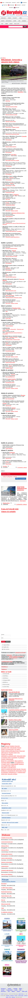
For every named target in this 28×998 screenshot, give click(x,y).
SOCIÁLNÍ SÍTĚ (6, 673)
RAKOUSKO (19, 770)
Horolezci (3, 988)
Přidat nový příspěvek (20, 478)
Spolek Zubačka (9, 325)
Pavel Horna (8, 127)
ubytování (9, 655)
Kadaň (10, 365)
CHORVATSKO (21, 772)
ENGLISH (17, 7)
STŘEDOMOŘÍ (14, 764)
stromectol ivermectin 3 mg (7, 841)
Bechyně (11, 177)
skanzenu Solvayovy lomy (18, 213)
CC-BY (2, 994)
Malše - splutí (4, 827)
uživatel (2, 634)
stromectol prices (5, 866)
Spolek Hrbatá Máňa (10, 362)
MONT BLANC (17, 769)
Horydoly (5, 466)
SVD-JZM (8, 210)
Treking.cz (4, 669)
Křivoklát (4, 403)
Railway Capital (15, 127)
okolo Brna (13, 154)
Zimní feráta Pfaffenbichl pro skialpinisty (22, 488)
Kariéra (16, 995)
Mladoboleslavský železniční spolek (14, 297)
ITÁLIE (24, 770)
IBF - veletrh (4, 788)
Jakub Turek (20, 994)
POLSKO (23, 769)
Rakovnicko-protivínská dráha (12, 134)
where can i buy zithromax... (7, 874)
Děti (19, 20)
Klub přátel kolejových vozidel (12, 160)
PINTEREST (18, 5)
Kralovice (13, 374)
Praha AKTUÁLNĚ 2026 (9, 509)
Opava (7, 461)
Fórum (5, 880)
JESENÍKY (15, 757)
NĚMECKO (4, 770)
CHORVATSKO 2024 (6, 661)
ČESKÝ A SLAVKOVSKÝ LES (9, 749)
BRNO (8, 762)
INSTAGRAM (11, 5)
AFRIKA (15, 774)
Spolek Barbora (9, 216)
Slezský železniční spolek (11, 114)
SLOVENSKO (4, 772)
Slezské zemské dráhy (11, 121)
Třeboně (5, 189)
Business (24, 20)
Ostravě (14, 250)
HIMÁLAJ (13, 766)
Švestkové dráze (16, 308)
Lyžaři (14, 20)
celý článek (23, 500)
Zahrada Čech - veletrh (6, 807)
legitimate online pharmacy (6, 854)
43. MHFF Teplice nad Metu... (7, 887)
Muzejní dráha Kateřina (11, 146)
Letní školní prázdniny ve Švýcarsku (17, 709)
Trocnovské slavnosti (6, 793)
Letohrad (8, 267)
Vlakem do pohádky (8, 512)
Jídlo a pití (16, 23)
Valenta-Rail (8, 405)
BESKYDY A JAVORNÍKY (8, 761)
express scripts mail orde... (6, 858)
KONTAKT (23, 5)
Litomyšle (24, 136)
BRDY (18, 749)
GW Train (8, 199)
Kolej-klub (8, 100)
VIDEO (3, 2)
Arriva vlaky (8, 318)
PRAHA (19, 747)
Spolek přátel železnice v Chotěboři (14, 231)
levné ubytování (13, 657)
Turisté (2, 20)
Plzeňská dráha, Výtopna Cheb (13, 339)
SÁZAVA (7, 746)
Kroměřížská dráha (10, 351)
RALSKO (17, 746)
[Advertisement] (14, 42)
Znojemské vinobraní (6, 817)
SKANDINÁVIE (11, 770)
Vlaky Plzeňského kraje (11, 290)
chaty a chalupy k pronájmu (16, 656)
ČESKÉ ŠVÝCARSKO (7, 754)
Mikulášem (20, 92)
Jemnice (13, 407)
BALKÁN (10, 774)
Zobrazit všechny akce (7, 781)
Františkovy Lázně (13, 337)
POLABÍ (11, 752)
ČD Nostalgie (9, 139)
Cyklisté (15, 988)
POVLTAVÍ (22, 751)
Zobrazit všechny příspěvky (8, 881)
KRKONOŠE (13, 747)
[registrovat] (8, 642)
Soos (7, 274)
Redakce (8, 995)
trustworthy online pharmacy (7, 870)
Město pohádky (5, 803)
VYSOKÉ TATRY (8, 2)
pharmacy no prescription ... (7, 862)
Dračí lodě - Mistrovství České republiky (10, 822)
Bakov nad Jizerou (10, 295)
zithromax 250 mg (5, 850)
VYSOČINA (4, 757)
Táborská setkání (5, 812)
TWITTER (5, 5)
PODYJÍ (10, 757)
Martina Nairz (6, 503)
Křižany (11, 183)
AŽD (7, 311)
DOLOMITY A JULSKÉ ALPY (8, 767)
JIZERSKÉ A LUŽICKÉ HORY (9, 756)
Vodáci (9, 988)
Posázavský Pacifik (10, 192)
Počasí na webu (6, 684)
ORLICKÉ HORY (21, 756)
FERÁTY (18, 2)
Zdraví (11, 23)
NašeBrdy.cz (5, 678)
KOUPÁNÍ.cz (5, 675)
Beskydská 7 (4, 883)
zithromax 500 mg (5, 845)
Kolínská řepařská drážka (11, 106)
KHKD (13, 185)
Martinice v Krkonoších (11, 329)
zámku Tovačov (12, 379)
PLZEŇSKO (21, 757)
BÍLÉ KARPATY (19, 761)
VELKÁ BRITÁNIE (6, 766)
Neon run (3, 900)
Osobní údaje (20, 995)
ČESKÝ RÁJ (16, 752)
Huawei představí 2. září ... (6, 895)
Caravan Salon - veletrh (6, 783)
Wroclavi (23, 395)
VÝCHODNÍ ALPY (19, 762)
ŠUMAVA (12, 746)
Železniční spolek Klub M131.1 (13, 237)
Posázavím (12, 452)
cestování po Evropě (20, 652)
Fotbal (2, 908)
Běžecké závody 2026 (5, 904)
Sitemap (13, 997)
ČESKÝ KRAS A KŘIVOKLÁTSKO (10, 751)
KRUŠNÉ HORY (5, 747)
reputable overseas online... (7, 837)
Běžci (20, 988)
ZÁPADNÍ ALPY (13, 772)
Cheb (7, 337)
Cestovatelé (8, 20)
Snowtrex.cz (4, 666)
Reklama (12, 995)
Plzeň (7, 343)
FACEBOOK (24, 2)
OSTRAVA (4, 762)
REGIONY (14, 2)
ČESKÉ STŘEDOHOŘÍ (7, 759)
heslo (2, 637)
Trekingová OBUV (6, 680)
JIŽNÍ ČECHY (4, 752)
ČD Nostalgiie (9, 283)
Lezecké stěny (6, 686)
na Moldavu (16, 194)
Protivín (7, 202)
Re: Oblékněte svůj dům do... (7, 912)
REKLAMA (11, 7)
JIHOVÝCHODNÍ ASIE (7, 769)
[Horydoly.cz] (14, 13)
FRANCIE (21, 764)
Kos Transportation (10, 398)
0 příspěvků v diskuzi (22, 467)
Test (2, 23)
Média (6, 23)
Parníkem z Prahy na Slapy (15, 719)
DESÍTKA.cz (5, 682)
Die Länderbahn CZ (10, 376)
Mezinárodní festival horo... (6, 891)
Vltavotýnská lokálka (10, 205)
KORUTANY (4, 774)
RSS (10, 997)
